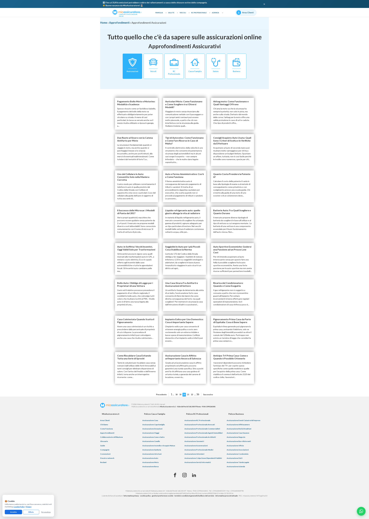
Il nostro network (107, 458)
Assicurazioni (132, 71)
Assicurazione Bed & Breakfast (239, 429)
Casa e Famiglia (195, 71)
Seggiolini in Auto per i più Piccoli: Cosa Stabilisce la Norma (182, 248)
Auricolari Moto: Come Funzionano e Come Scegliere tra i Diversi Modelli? (183, 104)
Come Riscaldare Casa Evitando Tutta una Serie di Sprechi (134, 357)
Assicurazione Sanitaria (151, 450)
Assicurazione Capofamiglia (153, 424)
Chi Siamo (104, 424)
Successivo (208, 395)
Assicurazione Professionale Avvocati (199, 424)
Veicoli (183, 13)
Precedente (161, 395)
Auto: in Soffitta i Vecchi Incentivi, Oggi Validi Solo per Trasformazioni (136, 248)
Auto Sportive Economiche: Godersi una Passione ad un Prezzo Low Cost (232, 249)
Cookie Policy (19, 507)
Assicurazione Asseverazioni (196, 446)
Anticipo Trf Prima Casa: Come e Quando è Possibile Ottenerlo (230, 357)
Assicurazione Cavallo (151, 441)
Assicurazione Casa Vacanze (238, 433)
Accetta (13, 512)
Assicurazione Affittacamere (238, 424)
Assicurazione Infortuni (151, 454)
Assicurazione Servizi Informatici (197, 462)
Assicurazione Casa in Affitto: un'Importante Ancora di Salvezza (183, 357)
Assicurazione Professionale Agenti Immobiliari (203, 433)
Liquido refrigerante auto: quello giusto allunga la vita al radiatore (182, 212)
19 (180, 395)
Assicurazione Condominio (237, 454)
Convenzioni (105, 454)
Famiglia (159, 13)
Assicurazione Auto (150, 458)
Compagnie (104, 450)
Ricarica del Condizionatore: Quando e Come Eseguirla (228, 284)
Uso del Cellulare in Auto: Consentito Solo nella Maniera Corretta (133, 177)
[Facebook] (175, 475)
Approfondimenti (119, 22)
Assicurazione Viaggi (150, 433)
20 (184, 395)
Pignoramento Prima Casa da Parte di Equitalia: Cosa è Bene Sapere (232, 320)
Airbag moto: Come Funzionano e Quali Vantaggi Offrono (231, 103)
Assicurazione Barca (150, 466)
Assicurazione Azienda (236, 466)
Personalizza (46, 512)
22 (192, 395)
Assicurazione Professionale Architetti (200, 437)
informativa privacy (131, 496)
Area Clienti (105, 420)
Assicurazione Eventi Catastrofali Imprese (243, 420)
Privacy (28, 507)
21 (188, 395)
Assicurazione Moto (150, 462)
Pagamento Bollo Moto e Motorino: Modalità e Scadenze (136, 103)
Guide (102, 446)
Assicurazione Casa (150, 420)
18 (176, 395)
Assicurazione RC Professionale (197, 420)
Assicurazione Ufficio (235, 446)
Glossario (104, 441)
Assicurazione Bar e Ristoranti (239, 441)
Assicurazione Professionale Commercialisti (202, 429)
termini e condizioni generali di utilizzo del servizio (194, 496)
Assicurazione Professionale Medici (198, 450)
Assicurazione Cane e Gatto (153, 437)
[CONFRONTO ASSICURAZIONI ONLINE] (127, 12)
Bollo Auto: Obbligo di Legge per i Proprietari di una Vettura (135, 284)
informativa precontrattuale (226, 496)
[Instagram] (184, 475)
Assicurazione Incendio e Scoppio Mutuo (158, 446)
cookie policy (145, 496)
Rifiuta (31, 512)
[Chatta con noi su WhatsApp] (361, 511)
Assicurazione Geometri (194, 441)
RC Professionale (199, 13)
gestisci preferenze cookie (162, 496)
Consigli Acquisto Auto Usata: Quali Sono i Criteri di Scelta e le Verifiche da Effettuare (232, 140)
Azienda (215, 13)
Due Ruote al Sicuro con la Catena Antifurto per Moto (135, 139)
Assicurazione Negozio (236, 437)
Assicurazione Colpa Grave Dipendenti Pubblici (203, 458)
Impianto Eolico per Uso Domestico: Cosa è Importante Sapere (184, 320)
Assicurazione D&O (234, 458)
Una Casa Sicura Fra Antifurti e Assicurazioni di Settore (181, 284)
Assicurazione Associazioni (238, 450)
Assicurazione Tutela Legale (238, 462)
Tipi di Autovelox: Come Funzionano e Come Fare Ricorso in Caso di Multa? (184, 140)
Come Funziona (106, 429)
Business (236, 71)
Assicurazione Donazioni (152, 429)
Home (103, 22)
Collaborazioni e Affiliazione (111, 437)
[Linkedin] (194, 475)
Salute (171, 13)
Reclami (103, 462)
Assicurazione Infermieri (194, 454)
